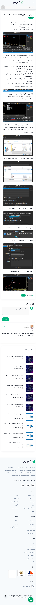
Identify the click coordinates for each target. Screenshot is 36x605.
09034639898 (26, 586)
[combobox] (18, 7)
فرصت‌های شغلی (31, 559)
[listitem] (18, 359)
